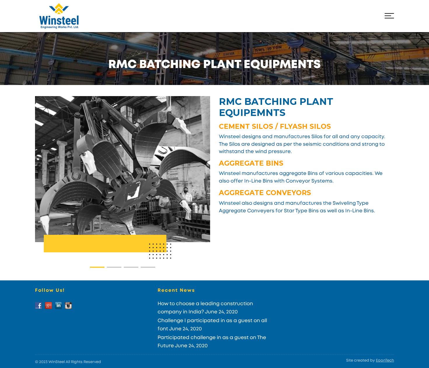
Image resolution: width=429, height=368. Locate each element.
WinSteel (56, 362)
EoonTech (385, 360)
